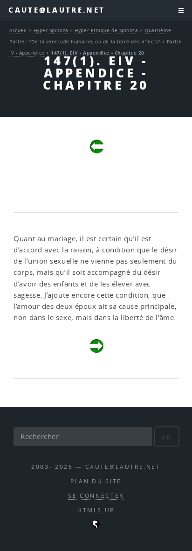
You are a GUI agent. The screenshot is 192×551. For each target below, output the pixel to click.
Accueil (18, 30)
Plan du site (96, 481)
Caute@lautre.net (56, 10)
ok (166, 437)
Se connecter (96, 495)
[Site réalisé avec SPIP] (96, 525)
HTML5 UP (96, 510)
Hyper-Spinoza (51, 30)
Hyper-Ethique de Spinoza (106, 30)
